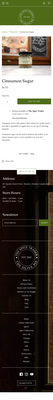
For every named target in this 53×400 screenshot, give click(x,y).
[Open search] (7, 3)
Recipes (26, 361)
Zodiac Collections (26, 323)
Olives (26, 342)
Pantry (26, 350)
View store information (19, 118)
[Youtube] (31, 374)
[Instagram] (26, 374)
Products (13, 32)
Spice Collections (26, 330)
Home (4, 32)
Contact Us (26, 295)
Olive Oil (26, 334)
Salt (26, 346)
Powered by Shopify (38, 391)
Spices (26, 326)
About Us (26, 280)
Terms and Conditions (26, 288)
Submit (44, 223)
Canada (25, 383)
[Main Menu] (3, 3)
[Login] (44, 3)
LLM (26, 307)
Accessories (26, 353)
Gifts (26, 357)
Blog (26, 299)
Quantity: (5, 96)
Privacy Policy (26, 284)
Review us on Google (26, 291)
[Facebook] (21, 374)
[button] (26, 171)
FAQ (26, 303)
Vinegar (26, 338)
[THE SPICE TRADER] (27, 17)
